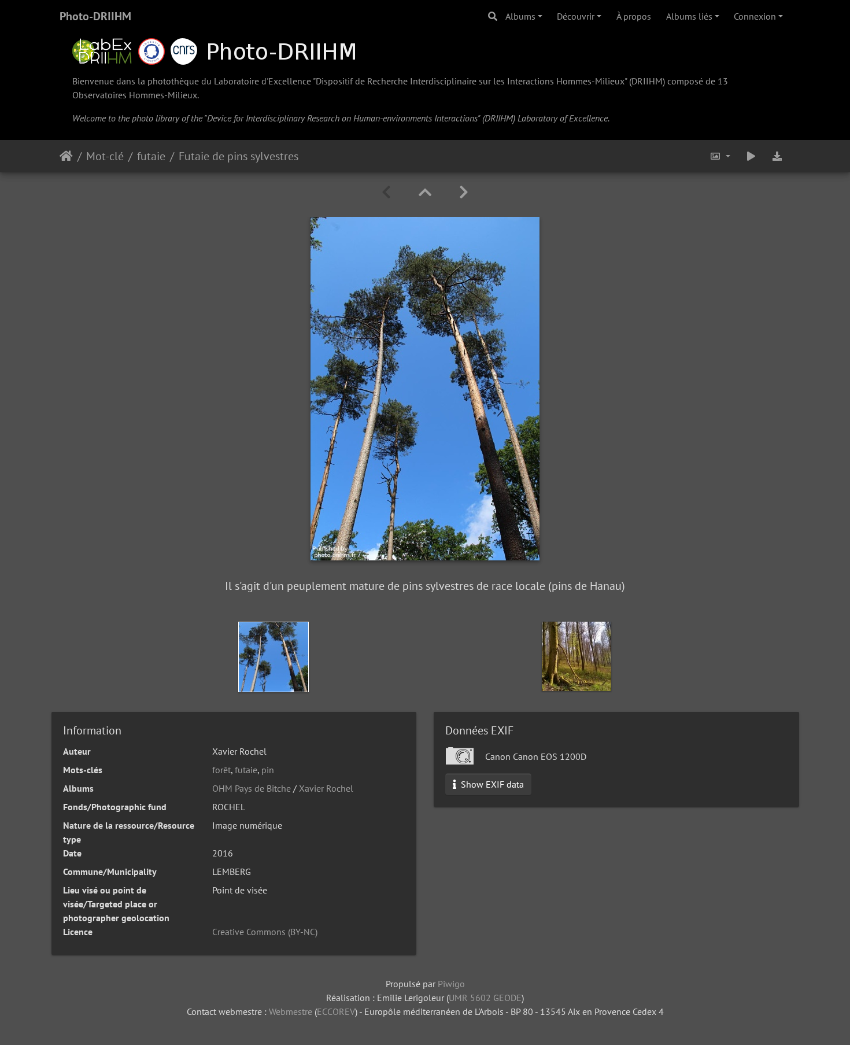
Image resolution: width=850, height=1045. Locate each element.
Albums (520, 16)
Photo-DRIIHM (95, 16)
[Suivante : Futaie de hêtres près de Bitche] (463, 192)
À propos (633, 16)
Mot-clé (105, 156)
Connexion (755, 16)
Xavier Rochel (326, 788)
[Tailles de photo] (720, 156)
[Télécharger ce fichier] (777, 156)
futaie (151, 156)
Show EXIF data (491, 784)
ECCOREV (336, 1011)
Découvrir (575, 16)
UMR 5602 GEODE (485, 997)
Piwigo (451, 983)
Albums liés (689, 16)
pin (267, 770)
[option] (273, 657)
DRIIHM (647, 81)
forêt (221, 770)
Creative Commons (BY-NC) (264, 931)
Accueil (66, 156)
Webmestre (290, 1011)
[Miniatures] (425, 192)
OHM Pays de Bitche (251, 788)
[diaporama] (751, 156)
